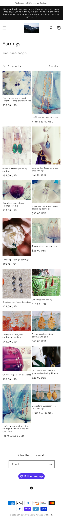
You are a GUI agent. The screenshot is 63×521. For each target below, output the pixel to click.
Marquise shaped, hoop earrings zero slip (13, 204)
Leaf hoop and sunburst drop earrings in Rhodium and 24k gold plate (16, 428)
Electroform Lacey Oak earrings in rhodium (13, 335)
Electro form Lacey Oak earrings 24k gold (42, 335)
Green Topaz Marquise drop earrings (15, 169)
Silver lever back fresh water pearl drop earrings (45, 207)
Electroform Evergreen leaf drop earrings (44, 407)
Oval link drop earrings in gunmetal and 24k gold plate (45, 371)
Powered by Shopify (44, 515)
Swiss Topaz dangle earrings (16, 259)
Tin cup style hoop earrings (44, 246)
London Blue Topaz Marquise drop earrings (45, 169)
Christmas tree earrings (43, 299)
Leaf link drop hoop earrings (45, 117)
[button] (4, 28)
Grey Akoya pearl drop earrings (17, 374)
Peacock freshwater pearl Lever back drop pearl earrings (17, 99)
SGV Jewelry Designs (26, 515)
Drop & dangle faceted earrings (17, 302)
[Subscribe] (50, 464)
